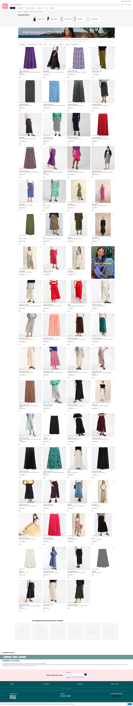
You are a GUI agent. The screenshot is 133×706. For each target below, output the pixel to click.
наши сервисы (46, 684)
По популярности (23, 44)
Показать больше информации (66, 688)
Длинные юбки (39, 11)
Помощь (11, 684)
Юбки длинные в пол (22, 657)
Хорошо (129, 704)
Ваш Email (68, 672)
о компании (79, 684)
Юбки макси (15, 657)
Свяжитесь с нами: (115, 684)
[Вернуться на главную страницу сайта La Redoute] (5, 6)
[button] (129, 4)
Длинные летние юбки (7, 657)
